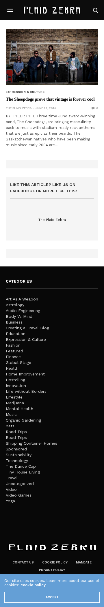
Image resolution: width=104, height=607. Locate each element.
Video (11, 489)
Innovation (16, 386)
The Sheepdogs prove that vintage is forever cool (50, 99)
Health (12, 368)
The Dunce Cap (21, 466)
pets (10, 426)
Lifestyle (14, 397)
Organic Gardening (23, 420)
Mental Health (19, 409)
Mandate (84, 562)
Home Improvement (25, 374)
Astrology (15, 305)
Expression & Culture (25, 92)
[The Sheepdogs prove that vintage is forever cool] (52, 57)
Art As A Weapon (22, 299)
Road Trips (16, 432)
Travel (12, 478)
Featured (14, 351)
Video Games (18, 495)
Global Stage (18, 362)
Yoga (10, 501)
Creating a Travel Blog (27, 328)
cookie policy (33, 585)
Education (15, 334)
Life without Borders (26, 391)
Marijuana (15, 403)
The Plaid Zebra (19, 108)
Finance (13, 357)
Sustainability (18, 455)
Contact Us (23, 562)
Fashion (13, 345)
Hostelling (15, 380)
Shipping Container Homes (31, 443)
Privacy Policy (52, 570)
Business (14, 322)
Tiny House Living (23, 472)
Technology (17, 460)
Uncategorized (20, 484)
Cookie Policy (55, 562)
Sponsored (16, 449)
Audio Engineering (23, 311)
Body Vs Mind (19, 316)
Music (11, 414)
